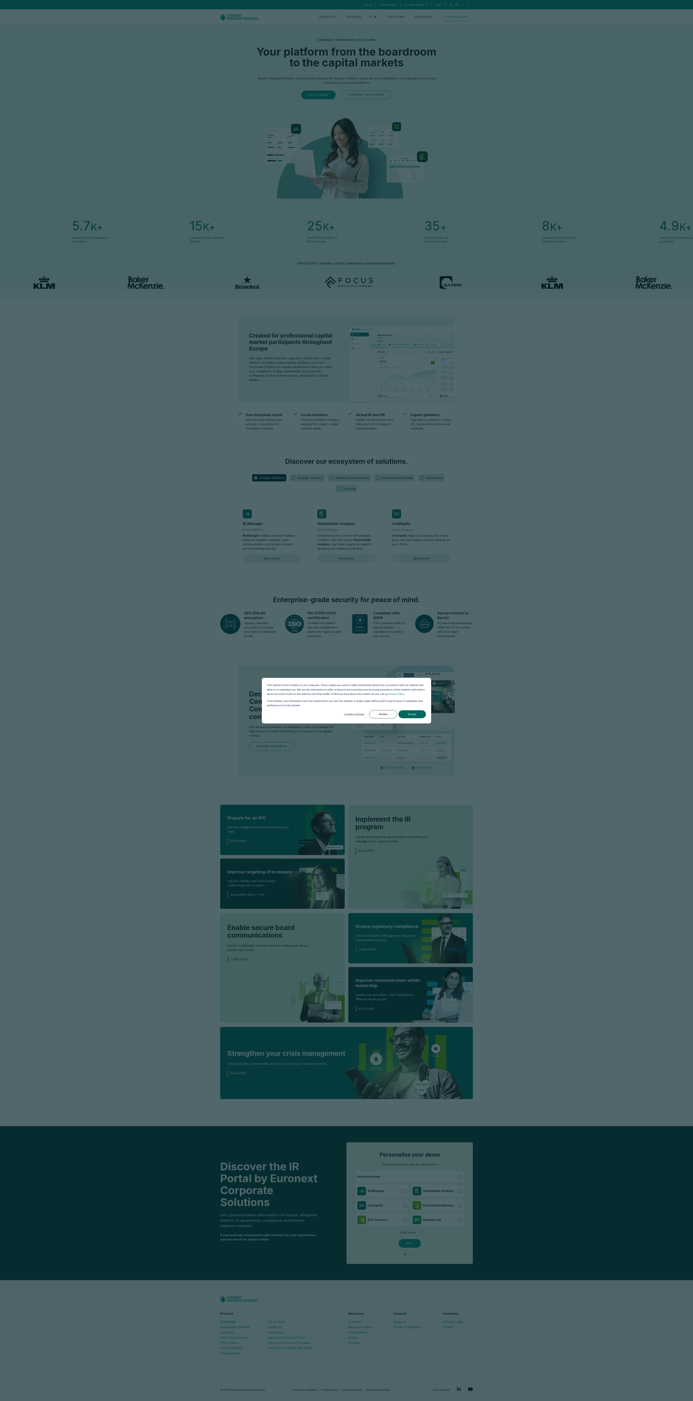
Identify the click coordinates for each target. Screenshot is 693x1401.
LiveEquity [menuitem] (227, 1332)
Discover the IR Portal (367, 94)
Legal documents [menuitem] (352, 1389)
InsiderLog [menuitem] (275, 1327)
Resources (424, 17)
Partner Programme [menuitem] (407, 1327)
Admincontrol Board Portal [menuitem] (286, 1337)
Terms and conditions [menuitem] (305, 1389)
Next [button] (409, 1243)
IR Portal (354, 17)
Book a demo (318, 94)
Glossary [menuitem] (354, 1343)
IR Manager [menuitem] (228, 1322)
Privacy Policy (396, 693)
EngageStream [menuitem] (230, 1353)
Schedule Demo (457, 16)
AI (370, 17)
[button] (405, 1254)
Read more (272, 558)
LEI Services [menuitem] (276, 1322)
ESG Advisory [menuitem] (229, 1343)
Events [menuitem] (353, 1337)
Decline (383, 714)
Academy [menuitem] (354, 1322)
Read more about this (247, 894)
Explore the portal (271, 746)
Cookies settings (354, 714)
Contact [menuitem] (448, 1327)
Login (438, 4)
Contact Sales (413, 4)
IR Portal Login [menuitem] (453, 1322)
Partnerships (388, 4)
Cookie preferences (378, 1389)
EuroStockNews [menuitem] (231, 1348)
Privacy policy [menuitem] (329, 1389)
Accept (412, 714)
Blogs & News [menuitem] (357, 1332)
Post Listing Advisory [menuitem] (234, 1337)
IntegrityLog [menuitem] (276, 1332)
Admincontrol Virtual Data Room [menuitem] (290, 1348)
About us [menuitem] (399, 1322)
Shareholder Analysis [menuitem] (235, 1327)
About (367, 4)
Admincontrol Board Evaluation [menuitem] (289, 1343)
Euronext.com (441, 1389)
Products (327, 17)
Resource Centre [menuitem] (360, 1327)
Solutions (395, 17)
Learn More (367, 949)
